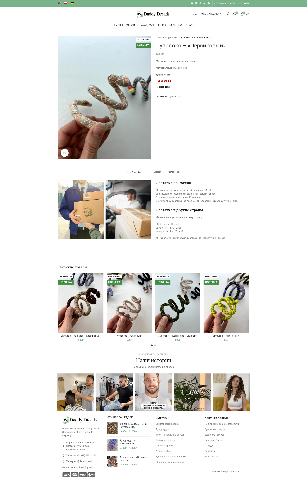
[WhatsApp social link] (200, 3)
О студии (209, 445)
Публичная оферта (215, 429)
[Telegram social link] (209, 3)
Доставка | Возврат (215, 434)
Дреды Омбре (163, 451)
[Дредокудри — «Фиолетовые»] (112, 445)
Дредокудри (162, 429)
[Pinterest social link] (196, 3)
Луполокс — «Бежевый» (129, 336)
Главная (160, 37)
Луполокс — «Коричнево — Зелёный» (177, 336)
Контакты (210, 451)
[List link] (82, 446)
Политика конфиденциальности (222, 424)
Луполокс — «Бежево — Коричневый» (81, 336)
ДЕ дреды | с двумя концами (171, 456)
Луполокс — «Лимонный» (226, 336)
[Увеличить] (65, 153)
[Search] (228, 14)
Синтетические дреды (167, 424)
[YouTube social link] (192, 3)
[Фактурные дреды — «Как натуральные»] (112, 428)
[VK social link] (204, 3)
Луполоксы (172, 37)
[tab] (134, 170)
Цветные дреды (164, 445)
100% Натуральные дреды (170, 434)
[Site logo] (153, 13)
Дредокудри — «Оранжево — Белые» (135, 459)
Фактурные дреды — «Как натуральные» (133, 425)
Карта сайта (211, 456)
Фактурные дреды (165, 440)
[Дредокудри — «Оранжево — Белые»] (112, 461)
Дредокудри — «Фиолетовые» (128, 442)
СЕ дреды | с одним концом (170, 462)
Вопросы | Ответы (214, 440)
